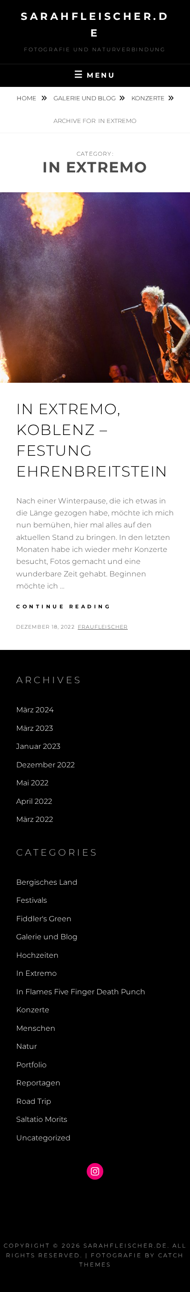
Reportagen (38, 1082)
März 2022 (34, 819)
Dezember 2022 (45, 764)
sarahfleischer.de (125, 1245)
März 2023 (34, 728)
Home (27, 98)
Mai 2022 (32, 782)
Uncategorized (43, 1137)
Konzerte (148, 98)
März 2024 (34, 709)
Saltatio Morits (41, 1119)
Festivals (31, 900)
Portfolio (31, 1064)
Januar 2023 (38, 746)
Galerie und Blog (84, 98)
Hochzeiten (37, 955)
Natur (26, 1046)
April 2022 (34, 801)
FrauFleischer (103, 627)
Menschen (35, 1028)
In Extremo (36, 973)
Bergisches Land (46, 882)
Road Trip (33, 1101)
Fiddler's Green (43, 918)
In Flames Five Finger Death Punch (80, 991)
